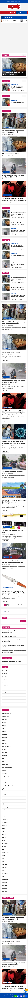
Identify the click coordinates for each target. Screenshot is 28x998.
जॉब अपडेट (4, 779)
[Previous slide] (23, 81)
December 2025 (5, 695)
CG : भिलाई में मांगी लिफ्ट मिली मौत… (6, 87)
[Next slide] (25, 81)
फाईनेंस (3, 804)
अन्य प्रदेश (4, 725)
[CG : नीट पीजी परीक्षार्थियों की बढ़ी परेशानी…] (14, 462)
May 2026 (4, 679)
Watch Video (23, 12)
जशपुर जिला (4, 773)
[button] (2, 12)
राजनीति (3, 855)
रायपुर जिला (10, 127)
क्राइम (3, 758)
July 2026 (4, 673)
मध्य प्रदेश (4, 837)
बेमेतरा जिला (4, 825)
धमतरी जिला (4, 794)
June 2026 (4, 676)
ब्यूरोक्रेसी (3, 831)
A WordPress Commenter (8, 661)
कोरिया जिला (4, 755)
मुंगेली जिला (4, 846)
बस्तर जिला (4, 810)
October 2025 (5, 701)
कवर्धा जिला (4, 743)
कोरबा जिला (4, 752)
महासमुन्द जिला (5, 843)
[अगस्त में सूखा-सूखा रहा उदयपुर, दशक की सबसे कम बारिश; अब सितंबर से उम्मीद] (14, 166)
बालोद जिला (4, 813)
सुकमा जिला (4, 885)
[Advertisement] (14, 37)
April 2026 (4, 682)
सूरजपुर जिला (4, 888)
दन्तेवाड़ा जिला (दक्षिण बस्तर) (7, 785)
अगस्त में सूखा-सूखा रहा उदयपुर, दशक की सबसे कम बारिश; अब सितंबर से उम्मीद (6, 231)
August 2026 (5, 670)
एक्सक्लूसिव (4, 734)
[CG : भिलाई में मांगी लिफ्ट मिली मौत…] (14, 67)
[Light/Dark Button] (11, 12)
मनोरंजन (3, 840)
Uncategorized (5, 716)
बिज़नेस (3, 816)
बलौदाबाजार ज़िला (5, 807)
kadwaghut (14, 89)
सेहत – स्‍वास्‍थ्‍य (4, 891)
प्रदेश (3, 801)
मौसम (3, 849)
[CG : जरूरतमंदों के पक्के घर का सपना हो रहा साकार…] (14, 521)
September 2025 (6, 704)
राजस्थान (4, 171)
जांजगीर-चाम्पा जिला (6, 776)
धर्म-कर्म (3, 798)
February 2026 (5, 688)
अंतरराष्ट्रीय (4, 722)
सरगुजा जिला (4, 882)
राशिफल (3, 870)
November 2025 (6, 698)
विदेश (3, 876)
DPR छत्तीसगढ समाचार (6, 713)
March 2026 (5, 685)
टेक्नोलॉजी (4, 782)
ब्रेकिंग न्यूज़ (4, 834)
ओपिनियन (4, 740)
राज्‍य (8, 171)
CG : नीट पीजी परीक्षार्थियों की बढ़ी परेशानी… (13, 471)
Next (22, 604)
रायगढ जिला (4, 864)
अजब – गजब (4, 719)
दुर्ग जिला (15, 85)
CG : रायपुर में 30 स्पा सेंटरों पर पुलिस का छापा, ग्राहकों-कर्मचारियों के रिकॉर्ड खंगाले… (6, 214)
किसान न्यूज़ (4, 749)
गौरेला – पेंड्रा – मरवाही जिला (7, 767)
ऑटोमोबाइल (4, 737)
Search (4, 617)
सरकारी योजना (5, 879)
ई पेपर (3, 728)
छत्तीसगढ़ (12, 85)
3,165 (18, 604)
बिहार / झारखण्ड (6, 557)
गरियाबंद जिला (5, 764)
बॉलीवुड (3, 828)
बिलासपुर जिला (10, 587)
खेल (3, 761)
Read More (6, 332)
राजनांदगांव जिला (5, 852)
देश (2, 791)
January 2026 (5, 692)
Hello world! (18, 661)
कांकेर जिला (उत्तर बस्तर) (7, 496)
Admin (4, 179)
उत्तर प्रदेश (5, 437)
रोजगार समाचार (5, 873)
